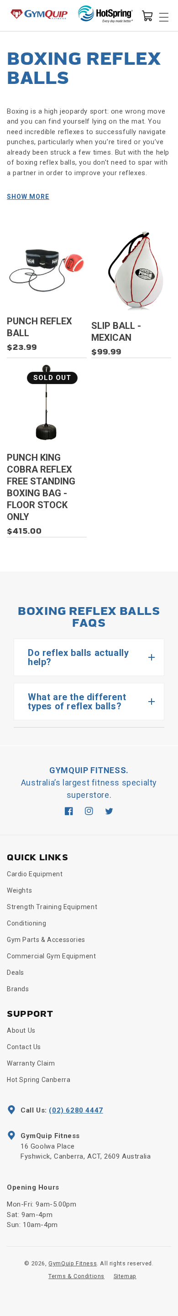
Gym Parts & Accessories (46, 939)
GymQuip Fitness (72, 1263)
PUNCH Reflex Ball (39, 327)
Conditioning (26, 923)
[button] (147, 15)
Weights (19, 890)
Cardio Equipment (35, 874)
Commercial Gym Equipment (51, 956)
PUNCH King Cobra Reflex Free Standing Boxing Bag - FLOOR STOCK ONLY (41, 487)
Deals (15, 972)
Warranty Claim (31, 1063)
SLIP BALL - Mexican (116, 331)
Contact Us (24, 1047)
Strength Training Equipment (52, 906)
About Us (21, 1030)
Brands (18, 989)
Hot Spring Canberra (38, 1079)
